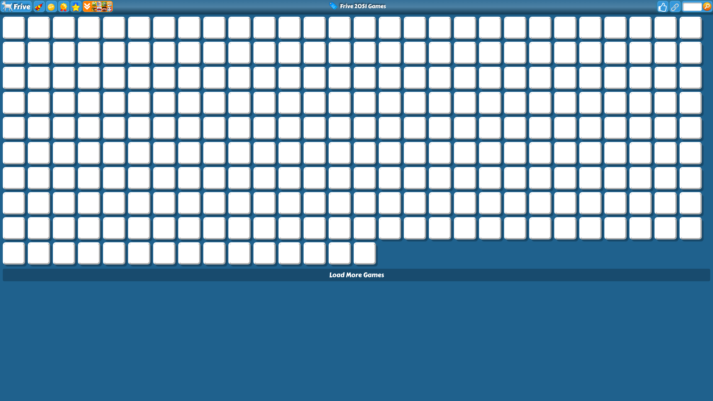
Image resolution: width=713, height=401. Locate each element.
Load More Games (356, 275)
